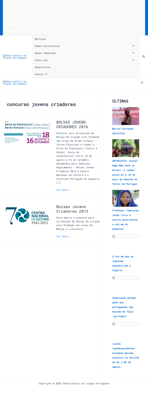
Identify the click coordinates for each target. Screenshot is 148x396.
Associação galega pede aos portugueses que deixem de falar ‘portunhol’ (124, 307)
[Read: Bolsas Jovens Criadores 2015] (27, 215)
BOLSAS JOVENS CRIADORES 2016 (72, 124)
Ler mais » (63, 189)
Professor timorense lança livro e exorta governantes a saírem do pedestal (125, 219)
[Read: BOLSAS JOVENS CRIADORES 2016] (27, 131)
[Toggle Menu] (133, 45)
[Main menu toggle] (142, 82)
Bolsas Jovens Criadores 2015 (72, 209)
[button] (144, 57)
